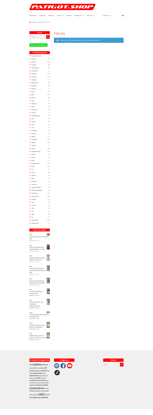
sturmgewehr (37, 391)
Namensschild (35, 163)
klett (47, 375)
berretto (31, 368)
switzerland (43, 391)
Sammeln (34, 184)
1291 (30, 364)
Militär (33, 157)
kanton (40, 375)
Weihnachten (35, 223)
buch (35, 368)
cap (38, 368)
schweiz (45, 385)
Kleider (33, 142)
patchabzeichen (32, 382)
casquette (41, 368)
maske (38, 378)
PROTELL (33, 59)
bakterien (45, 364)
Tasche (33, 205)
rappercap (46, 382)
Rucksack (34, 181)
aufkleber (37, 364)
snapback (46, 388)
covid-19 (37, 371)
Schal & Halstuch (36, 187)
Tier (32, 211)
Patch (33, 166)
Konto (59, 15)
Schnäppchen (35, 68)
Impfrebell (34, 139)
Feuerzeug (34, 109)
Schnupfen (34, 193)
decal (47, 370)
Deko (32, 100)
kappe (43, 375)
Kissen (33, 148)
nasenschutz (42, 380)
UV (32, 217)
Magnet (33, 154)
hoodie (44, 373)
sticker (31, 391)
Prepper (33, 175)
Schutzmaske (35, 196)
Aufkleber (34, 74)
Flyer (32, 118)
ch (46, 367)
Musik (33, 160)
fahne (30, 373)
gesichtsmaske (37, 373)
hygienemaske (34, 375)
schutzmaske (38, 385)
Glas (32, 124)
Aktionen (51, 15)
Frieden (33, 121)
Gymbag (33, 133)
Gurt (32, 127)
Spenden (33, 199)
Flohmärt (34, 65)
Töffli (32, 214)
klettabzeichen (32, 378)
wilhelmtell (44, 397)
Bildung (33, 88)
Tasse (33, 208)
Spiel (32, 202)
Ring (32, 178)
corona (31, 371)
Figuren (33, 112)
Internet (33, 145)
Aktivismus (34, 71)
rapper (41, 382)
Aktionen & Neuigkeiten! (38, 45)
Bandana (33, 85)
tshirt (42, 394)
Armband (33, 77)
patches (38, 382)
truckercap (35, 394)
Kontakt (69, 15)
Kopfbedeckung (35, 151)
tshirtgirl (47, 394)
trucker (31, 394)
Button (33, 97)
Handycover (41, 22)
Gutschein (34, 130)
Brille (32, 91)
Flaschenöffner (35, 115)
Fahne (33, 106)
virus (30, 397)
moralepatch (43, 378)
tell (47, 391)
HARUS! (33, 136)
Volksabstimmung (36, 56)
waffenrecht (36, 397)
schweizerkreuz (36, 388)
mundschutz (33, 380)
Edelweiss (34, 103)
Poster (33, 172)
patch (47, 380)
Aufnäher (34, 80)
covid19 (43, 371)
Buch (32, 94)
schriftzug (31, 385)
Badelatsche (34, 83)
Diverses (89, 15)
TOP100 (33, 62)
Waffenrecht (34, 220)
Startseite (42, 15)
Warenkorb (32, 15)
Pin (32, 169)
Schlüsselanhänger (36, 190)
